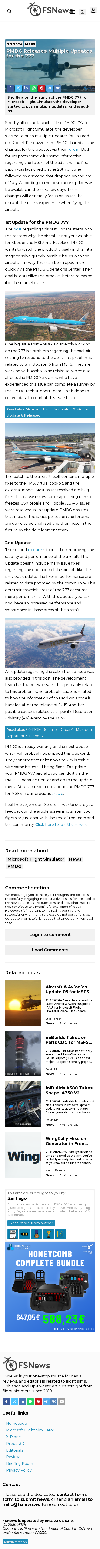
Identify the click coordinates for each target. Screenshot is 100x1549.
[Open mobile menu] (72, 12)
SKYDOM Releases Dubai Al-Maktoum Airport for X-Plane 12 (49, 732)
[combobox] (9, 11)
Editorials (14, 1450)
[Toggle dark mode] (82, 12)
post (17, 229)
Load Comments (50, 949)
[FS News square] (50, 1286)
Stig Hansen (54, 1018)
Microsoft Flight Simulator (35, 859)
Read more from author (31, 1223)
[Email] (61, 1401)
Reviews (13, 1457)
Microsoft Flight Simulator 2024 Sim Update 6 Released (47, 412)
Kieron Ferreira (55, 1170)
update (35, 550)
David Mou (53, 1069)
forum (74, 149)
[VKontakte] (57, 88)
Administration (15, 1542)
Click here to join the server (60, 824)
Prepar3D (15, 1443)
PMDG (14, 866)
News (75, 859)
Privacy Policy (19, 1470)
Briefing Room (19, 1463)
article (57, 793)
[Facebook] (10, 88)
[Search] (9, 11)
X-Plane (13, 1437)
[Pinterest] (41, 88)
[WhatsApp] (33, 88)
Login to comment (50, 934)
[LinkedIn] (26, 88)
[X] (18, 88)
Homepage (16, 1423)
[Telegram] (49, 88)
